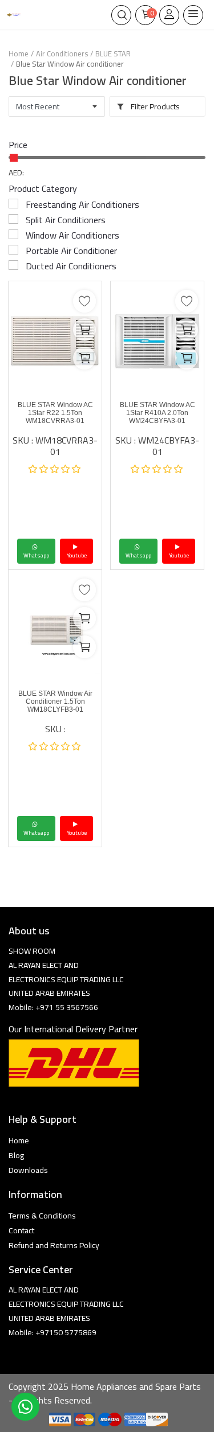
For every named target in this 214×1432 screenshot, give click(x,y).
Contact (21, 1230)
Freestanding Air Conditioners (82, 204)
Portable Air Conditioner (71, 250)
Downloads (28, 1170)
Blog (16, 1155)
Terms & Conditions (42, 1215)
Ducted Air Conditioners (71, 266)
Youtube (77, 555)
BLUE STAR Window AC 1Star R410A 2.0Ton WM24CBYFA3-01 (157, 413)
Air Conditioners (62, 53)
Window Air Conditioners (72, 235)
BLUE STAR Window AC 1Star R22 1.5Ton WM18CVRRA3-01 (55, 413)
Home (19, 53)
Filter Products (154, 106)
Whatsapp (36, 555)
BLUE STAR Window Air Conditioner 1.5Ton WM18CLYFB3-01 (55, 701)
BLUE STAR (113, 53)
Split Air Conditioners (66, 219)
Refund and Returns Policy (54, 1245)
